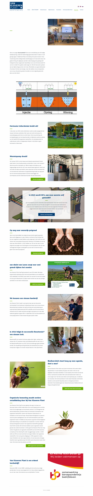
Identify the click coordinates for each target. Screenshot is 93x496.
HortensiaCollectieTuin (67, 9)
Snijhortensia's (51, 9)
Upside (48, 490)
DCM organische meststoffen (35, 446)
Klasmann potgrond (38, 253)
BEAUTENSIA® (35, 9)
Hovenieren (58, 9)
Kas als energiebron (38, 179)
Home (28, 9)
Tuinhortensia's (43, 9)
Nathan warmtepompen (46, 214)
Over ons (76, 9)
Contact (81, 9)
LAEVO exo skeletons (37, 284)
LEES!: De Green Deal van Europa (73, 388)
